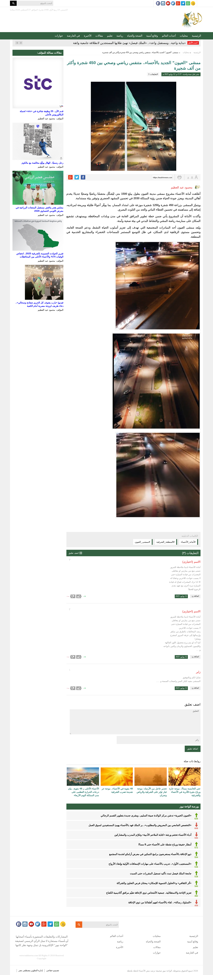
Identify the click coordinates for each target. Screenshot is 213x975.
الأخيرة (87, 35)
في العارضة (73, 35)
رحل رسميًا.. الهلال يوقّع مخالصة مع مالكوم (42, 162)
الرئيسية (196, 35)
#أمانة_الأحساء (188, 542)
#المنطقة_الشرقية (165, 542)
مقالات (99, 35)
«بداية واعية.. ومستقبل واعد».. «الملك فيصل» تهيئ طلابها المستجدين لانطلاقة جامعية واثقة (129, 43)
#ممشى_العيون (142, 542)
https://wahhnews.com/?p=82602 (162, 177)
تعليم (109, 35)
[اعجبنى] (79, 596)
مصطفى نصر (24, 970)
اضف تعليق (74, 553)
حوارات (59, 35)
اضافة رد (195, 596)
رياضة (119, 35)
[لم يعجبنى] (72, 596)
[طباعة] (179, 177)
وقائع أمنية (152, 35)
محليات (184, 35)
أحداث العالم (169, 35)
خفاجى (49, 970)
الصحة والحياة (134, 35)
